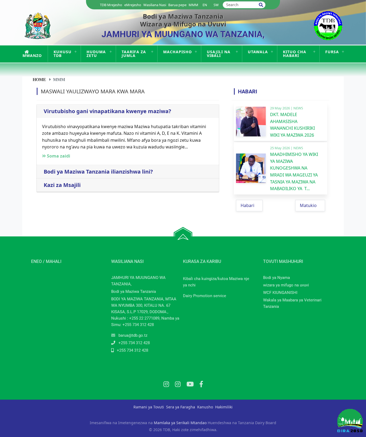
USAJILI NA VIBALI (218, 53)
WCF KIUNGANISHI (280, 292)
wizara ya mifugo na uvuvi (286, 285)
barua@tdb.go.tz (132, 335)
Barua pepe (177, 4)
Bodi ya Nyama (276, 277)
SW (216, 4)
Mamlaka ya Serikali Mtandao (180, 422)
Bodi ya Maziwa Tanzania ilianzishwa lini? (98, 171)
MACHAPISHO (177, 51)
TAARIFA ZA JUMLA (134, 53)
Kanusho (205, 406)
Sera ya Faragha (180, 406)
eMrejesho (132, 4)
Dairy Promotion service (204, 295)
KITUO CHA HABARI (294, 53)
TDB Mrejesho (111, 4)
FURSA (332, 51)
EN (205, 4)
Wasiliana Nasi (154, 4)
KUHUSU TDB (63, 53)
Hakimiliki (224, 406)
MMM (193, 4)
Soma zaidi (58, 156)
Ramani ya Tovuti (148, 406)
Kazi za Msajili (62, 185)
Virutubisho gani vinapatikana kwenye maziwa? (107, 111)
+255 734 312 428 (134, 342)
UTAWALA (258, 51)
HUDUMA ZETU (96, 53)
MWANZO (32, 55)
